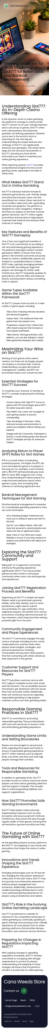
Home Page (11, 1000)
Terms (24, 1021)
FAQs (32, 1000)
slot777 (30, 165)
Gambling (9, 58)
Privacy (17, 1021)
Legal (31, 1021)
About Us (8, 1021)
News (23, 1000)
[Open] (42, 6)
